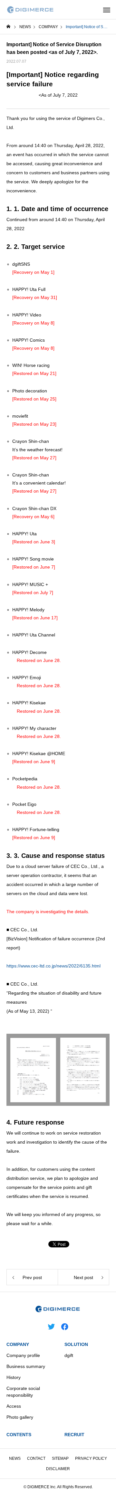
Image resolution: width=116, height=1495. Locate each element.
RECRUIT (74, 1434)
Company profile (23, 1355)
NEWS (15, 1458)
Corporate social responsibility (23, 1392)
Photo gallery (19, 1417)
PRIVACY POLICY (91, 1458)
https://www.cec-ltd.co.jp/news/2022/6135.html (53, 965)
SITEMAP (60, 1458)
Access (13, 1406)
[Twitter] (51, 1326)
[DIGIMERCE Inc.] (30, 9)
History (13, 1377)
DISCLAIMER (58, 1469)
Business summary (25, 1366)
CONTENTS (18, 1434)
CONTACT (36, 1458)
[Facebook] (64, 1326)
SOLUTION (76, 1344)
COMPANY (17, 1344)
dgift (68, 1355)
